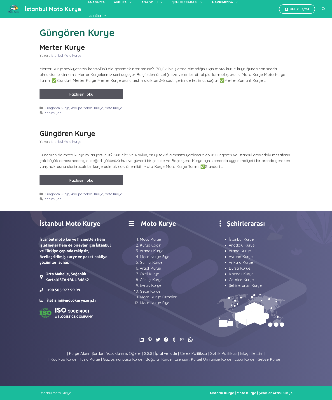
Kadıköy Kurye (63, 359)
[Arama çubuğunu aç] (323, 9)
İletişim (94, 16)
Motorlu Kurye (222, 393)
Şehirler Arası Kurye (275, 393)
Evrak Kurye (150, 285)
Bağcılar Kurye (158, 359)
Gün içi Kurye (151, 262)
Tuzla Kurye (89, 359)
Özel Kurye (149, 273)
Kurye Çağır (150, 245)
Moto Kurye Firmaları (158, 296)
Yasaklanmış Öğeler (123, 353)
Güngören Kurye (57, 108)
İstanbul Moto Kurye (53, 8)
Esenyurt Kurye (188, 359)
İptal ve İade (166, 353)
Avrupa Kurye (241, 256)
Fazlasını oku (81, 94)
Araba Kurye (240, 250)
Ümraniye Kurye (217, 359)
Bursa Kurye (239, 268)
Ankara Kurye (241, 262)
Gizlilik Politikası (223, 353)
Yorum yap (53, 113)
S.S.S (148, 353)
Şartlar (97, 353)
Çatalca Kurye (241, 279)
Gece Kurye (150, 291)
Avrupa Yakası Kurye (87, 108)
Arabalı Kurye (152, 250)
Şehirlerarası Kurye (245, 285)
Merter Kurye (62, 47)
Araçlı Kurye (150, 268)
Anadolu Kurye (242, 245)
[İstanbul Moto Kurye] (14, 9)
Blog (244, 353)
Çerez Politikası (193, 353)
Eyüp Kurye (244, 359)
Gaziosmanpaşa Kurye (123, 359)
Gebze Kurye (268, 359)
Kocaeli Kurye (241, 273)
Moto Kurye (113, 108)
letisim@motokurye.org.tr (72, 300)
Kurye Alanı (79, 353)
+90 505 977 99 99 (63, 290)
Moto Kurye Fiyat (155, 256)
